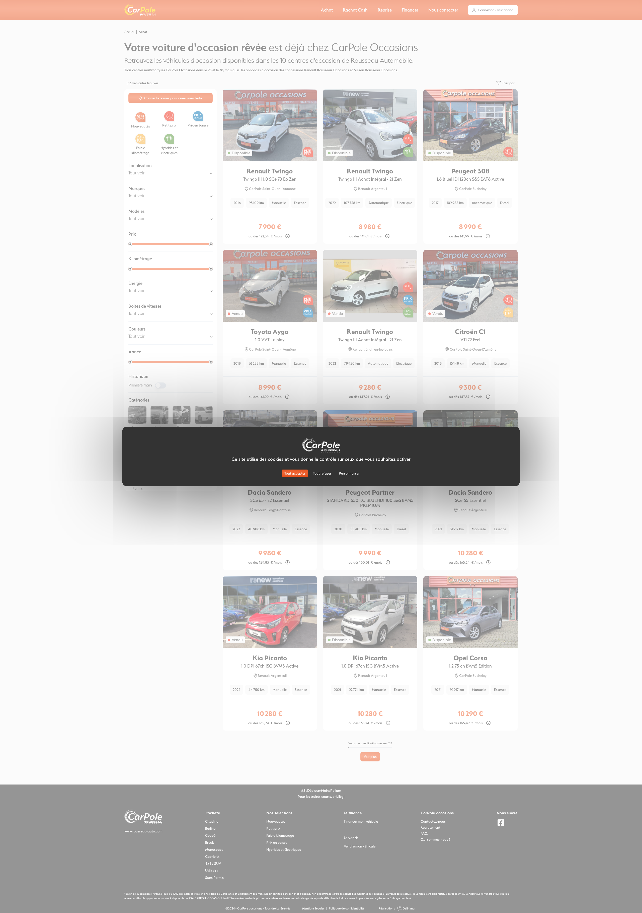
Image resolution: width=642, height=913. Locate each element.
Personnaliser (349, 473)
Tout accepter (294, 473)
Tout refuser (322, 473)
